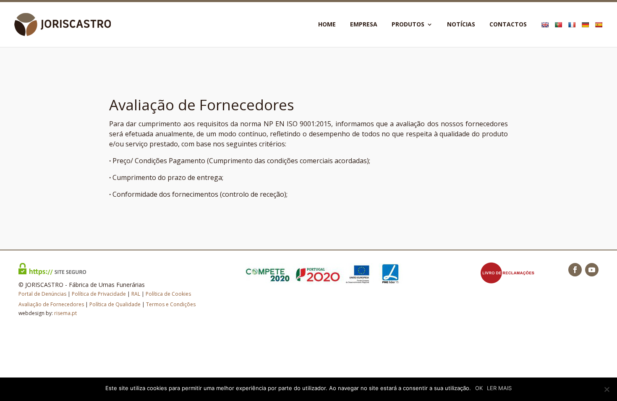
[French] (573, 34)
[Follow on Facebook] (575, 269)
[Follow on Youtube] (592, 269)
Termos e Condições (171, 304)
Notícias (461, 24)
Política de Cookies (168, 293)
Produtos (408, 24)
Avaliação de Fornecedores (51, 304)
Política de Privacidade (99, 293)
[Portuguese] (559, 34)
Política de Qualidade (115, 304)
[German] (586, 34)
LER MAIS (499, 388)
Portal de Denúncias (42, 293)
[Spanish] (599, 34)
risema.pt (65, 313)
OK (479, 388)
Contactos (508, 24)
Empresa (363, 24)
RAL (135, 293)
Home (327, 24)
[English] (546, 34)
